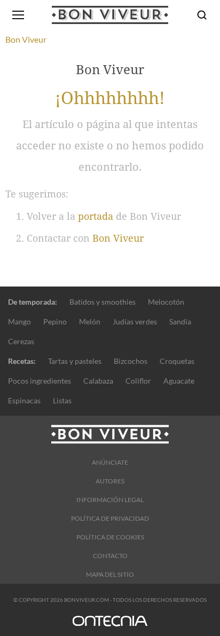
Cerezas (21, 341)
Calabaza (98, 380)
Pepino (55, 321)
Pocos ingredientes (39, 380)
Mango (19, 321)
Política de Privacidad (110, 518)
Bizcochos (130, 360)
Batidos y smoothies (102, 301)
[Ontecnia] (110, 626)
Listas (62, 400)
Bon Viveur (118, 238)
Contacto (110, 556)
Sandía (180, 321)
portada (95, 216)
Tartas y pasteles (74, 360)
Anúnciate (110, 462)
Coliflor (138, 380)
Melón (89, 321)
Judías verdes (135, 321)
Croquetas (177, 360)
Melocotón (166, 301)
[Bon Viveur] (110, 15)
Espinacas (24, 400)
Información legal (110, 500)
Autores (110, 481)
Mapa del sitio (110, 574)
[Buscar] (202, 15)
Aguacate (178, 380)
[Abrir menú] (18, 15)
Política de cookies (110, 537)
